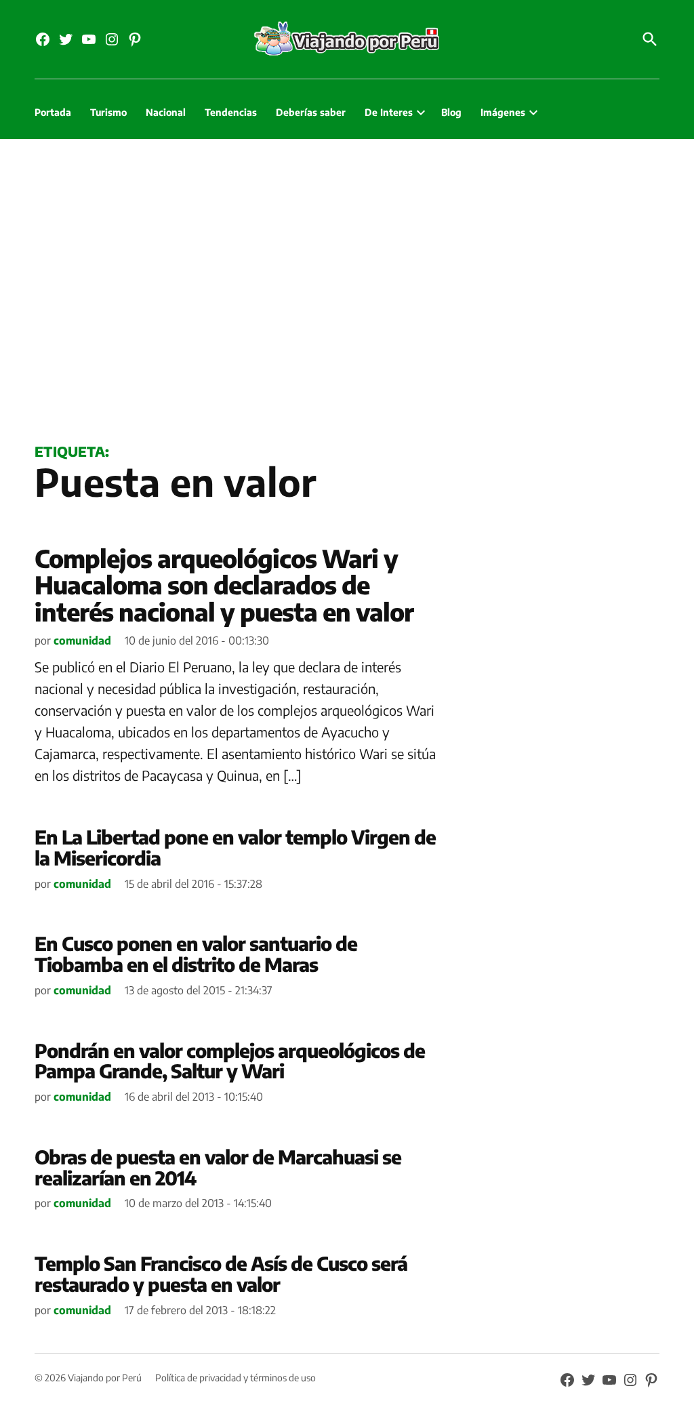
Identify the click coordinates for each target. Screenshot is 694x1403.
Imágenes (503, 112)
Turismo (108, 112)
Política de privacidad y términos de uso (235, 1377)
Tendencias (231, 112)
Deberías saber (311, 112)
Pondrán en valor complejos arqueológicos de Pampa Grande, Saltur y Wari (230, 1060)
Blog (451, 112)
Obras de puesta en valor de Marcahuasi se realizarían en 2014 (218, 1167)
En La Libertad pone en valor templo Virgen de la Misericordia (235, 847)
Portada (53, 112)
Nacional (166, 112)
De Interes (389, 112)
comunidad (82, 640)
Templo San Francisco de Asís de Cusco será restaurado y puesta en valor (221, 1273)
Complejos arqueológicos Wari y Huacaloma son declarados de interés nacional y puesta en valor (224, 585)
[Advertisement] (347, 288)
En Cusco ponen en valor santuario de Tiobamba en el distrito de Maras (196, 953)
